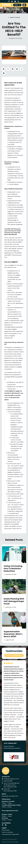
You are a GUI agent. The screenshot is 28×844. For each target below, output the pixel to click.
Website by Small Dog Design (10, 842)
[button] (24, 5)
